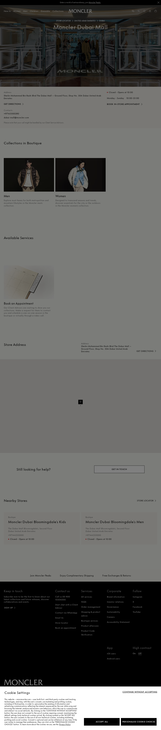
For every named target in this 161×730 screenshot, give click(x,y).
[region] (80, 708)
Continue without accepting (139, 692)
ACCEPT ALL (102, 721)
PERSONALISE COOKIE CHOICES (138, 721)
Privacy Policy (65, 724)
